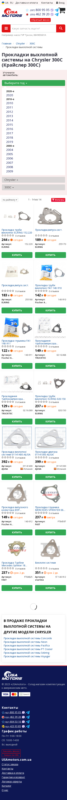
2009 (9, 171)
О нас (5, 790)
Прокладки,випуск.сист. (48, 229)
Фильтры (59, 199)
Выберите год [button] (14, 83)
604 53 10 (13, 721)
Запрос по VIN (11, 755)
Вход (61, 2)
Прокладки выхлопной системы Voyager (27, 656)
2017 (9, 133)
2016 (9, 129)
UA (6, 2)
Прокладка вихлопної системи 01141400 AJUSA (16, 453)
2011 (9, 107)
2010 (9, 103)
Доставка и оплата (26, 2)
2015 (9, 125)
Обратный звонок (40, 19)
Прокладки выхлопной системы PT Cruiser (28, 649)
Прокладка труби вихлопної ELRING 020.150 (50, 397)
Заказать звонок (11, 751)
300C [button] (8, 187)
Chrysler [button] (10, 180)
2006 (9, 158)
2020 (9, 95)
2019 (9, 142)
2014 (9, 120)
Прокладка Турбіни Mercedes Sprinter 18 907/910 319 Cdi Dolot (14, 564)
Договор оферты (12, 781)
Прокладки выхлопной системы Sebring (26, 652)
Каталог (6, 785)
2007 (9, 163)
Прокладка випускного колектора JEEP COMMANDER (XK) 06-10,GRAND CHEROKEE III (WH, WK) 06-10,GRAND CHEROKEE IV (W (15, 508)
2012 (9, 112)
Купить (17, 255)
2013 (9, 116)
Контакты (47, 2)
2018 (9, 137)
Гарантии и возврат (13, 777)
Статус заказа (10, 764)
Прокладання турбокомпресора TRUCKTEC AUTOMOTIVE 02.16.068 (49, 342)
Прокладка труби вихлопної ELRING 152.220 (17, 231)
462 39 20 (40, 14)
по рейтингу (9, 199)
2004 (9, 150)
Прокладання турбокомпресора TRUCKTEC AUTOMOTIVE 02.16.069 (16, 397)
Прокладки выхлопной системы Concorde (28, 638)
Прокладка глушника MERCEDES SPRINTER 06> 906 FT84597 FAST (50, 508)
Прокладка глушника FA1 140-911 (16, 342)
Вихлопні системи (45, 562)
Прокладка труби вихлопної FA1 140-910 (48, 286)
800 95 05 (40, 10)
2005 (9, 154)
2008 (9, 167)
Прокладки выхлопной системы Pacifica (27, 645)
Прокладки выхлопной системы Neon (25, 641)
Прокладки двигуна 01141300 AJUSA (46, 453)
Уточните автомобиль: (10, 74)
